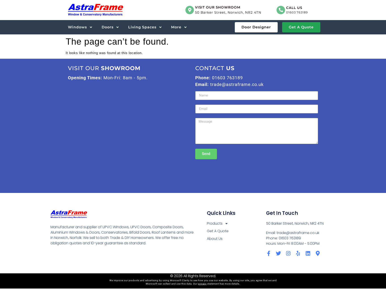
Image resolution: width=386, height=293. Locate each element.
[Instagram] (288, 253)
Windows (77, 27)
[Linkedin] (307, 253)
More (176, 27)
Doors (107, 27)
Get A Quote (218, 231)
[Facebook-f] (268, 253)
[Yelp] (298, 253)
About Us (214, 238)
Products (214, 223)
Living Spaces (142, 27)
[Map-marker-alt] (317, 253)
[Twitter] (278, 253)
